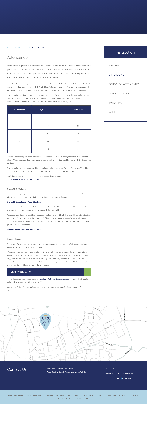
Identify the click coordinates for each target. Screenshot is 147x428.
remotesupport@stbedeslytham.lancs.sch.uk (24, 179)
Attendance (39, 47)
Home (10, 47)
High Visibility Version (93, 395)
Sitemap (136, 395)
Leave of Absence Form (21, 272)
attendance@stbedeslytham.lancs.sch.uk (54, 279)
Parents (22, 47)
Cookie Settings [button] (82, 398)
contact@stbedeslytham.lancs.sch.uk (120, 374)
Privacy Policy (64, 398)
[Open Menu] (9, 7)
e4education (73, 395)
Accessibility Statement (117, 395)
